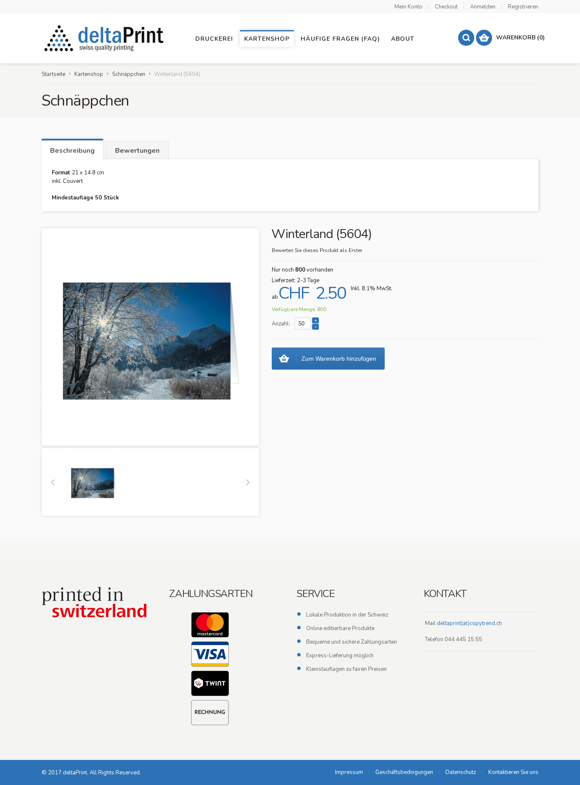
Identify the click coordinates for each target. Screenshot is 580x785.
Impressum (349, 772)
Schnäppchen (128, 74)
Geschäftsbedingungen (404, 772)
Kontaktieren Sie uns (513, 772)
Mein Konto (408, 7)
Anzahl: (281, 324)
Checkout (446, 7)
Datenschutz (460, 772)
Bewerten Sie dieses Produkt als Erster (317, 250)
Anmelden (483, 7)
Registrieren (523, 7)
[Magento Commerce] (105, 38)
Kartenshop (88, 74)
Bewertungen (137, 150)
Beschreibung (72, 150)
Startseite (53, 74)
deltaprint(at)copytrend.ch (469, 623)
